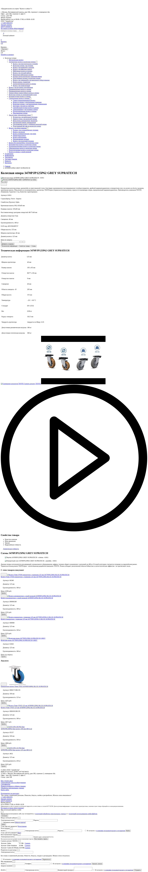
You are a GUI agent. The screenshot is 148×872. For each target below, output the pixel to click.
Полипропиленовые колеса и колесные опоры (25, 146)
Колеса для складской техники (23, 141)
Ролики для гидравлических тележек (25, 130)
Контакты (8, 163)
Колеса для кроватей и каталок (23, 67)
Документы (9, 157)
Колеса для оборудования (18, 128)
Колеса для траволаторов (21, 85)
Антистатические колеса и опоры (24, 84)
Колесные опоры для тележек (23, 65)
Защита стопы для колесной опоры (25, 119)
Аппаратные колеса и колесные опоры (22, 62)
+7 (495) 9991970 (6, 23)
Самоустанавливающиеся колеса (24, 100)
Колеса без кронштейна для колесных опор (23, 143)
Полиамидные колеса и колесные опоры (23, 144)
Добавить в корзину (8, 244)
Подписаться (46, 859)
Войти (3, 824)
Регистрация (22, 826)
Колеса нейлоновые (19, 137)
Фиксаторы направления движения (25, 121)
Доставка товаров (11, 159)
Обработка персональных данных (12, 788)
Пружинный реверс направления (24, 122)
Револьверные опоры (20, 113)
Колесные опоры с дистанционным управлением (30, 104)
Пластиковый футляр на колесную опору (27, 126)
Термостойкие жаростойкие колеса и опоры (24, 93)
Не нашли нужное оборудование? (12, 28)
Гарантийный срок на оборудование (13, 782)
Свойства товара (24, 246)
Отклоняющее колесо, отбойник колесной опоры (30, 124)
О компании (9, 154)
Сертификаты (5, 784)
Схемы (34, 246)
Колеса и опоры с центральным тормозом (27, 102)
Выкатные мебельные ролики (23, 75)
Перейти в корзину (7, 54)
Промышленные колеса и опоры (20, 89)
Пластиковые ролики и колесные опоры (26, 78)
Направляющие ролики (21, 139)
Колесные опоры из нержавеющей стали (23, 95)
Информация (9, 155)
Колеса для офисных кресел (22, 69)
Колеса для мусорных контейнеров (21, 87)
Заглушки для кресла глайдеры (23, 106)
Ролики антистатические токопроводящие (27, 76)
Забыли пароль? (20, 822)
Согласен (4, 816)
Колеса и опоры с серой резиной (20, 152)
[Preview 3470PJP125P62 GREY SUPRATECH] (19, 180)
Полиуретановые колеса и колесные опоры (23, 150)
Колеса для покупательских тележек (25, 64)
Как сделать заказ (7, 781)
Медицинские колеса (16, 60)
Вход (19, 833)
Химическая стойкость (11, 549)
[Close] (19, 818)
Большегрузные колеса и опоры (20, 96)
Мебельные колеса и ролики (22, 71)
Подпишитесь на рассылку (10, 793)
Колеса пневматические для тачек (24, 134)
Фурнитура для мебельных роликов (25, 117)
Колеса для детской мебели (22, 73)
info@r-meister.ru (6, 26)
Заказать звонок (6, 799)
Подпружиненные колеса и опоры (24, 111)
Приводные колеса (19, 135)
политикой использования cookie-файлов (83, 814)
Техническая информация (9, 246)
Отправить (137, 870)
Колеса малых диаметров (21, 82)
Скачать (27, 843)
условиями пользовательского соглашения (110, 831)
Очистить (4, 49)
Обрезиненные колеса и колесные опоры (23, 148)
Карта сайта (5, 790)
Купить (4, 593)
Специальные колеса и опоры (19, 98)
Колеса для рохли (19, 132)
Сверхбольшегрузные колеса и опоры (26, 108)
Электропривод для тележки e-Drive (25, 109)
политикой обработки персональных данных (50, 814)
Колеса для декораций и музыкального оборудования (31, 80)
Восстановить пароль (41, 839)
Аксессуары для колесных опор (20, 115)
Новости (8, 161)
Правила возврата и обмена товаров (13, 786)
